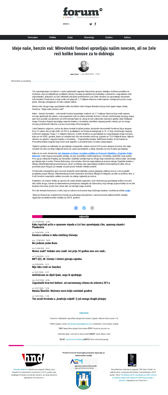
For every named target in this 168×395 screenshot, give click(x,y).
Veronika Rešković (20, 369)
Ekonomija (89, 37)
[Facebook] (95, 24)
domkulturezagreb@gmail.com (80, 324)
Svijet (70, 37)
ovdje (127, 190)
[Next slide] (154, 81)
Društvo (108, 37)
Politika (52, 37)
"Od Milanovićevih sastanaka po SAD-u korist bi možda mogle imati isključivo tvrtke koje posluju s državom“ (134, 378)
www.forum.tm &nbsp (74, 339)
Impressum (84, 313)
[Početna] (83, 8)
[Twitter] (91, 24)
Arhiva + (66, 24)
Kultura (127, 37)
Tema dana (32, 37)
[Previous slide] (13, 81)
